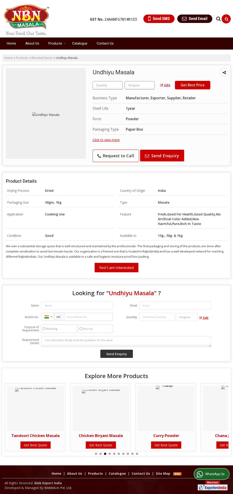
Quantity (131, 317)
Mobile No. (32, 317)
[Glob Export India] (26, 18)
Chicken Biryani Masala (101, 435)
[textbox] (140, 85)
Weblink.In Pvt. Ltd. (58, 488)
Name (35, 305)
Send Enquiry (164, 155)
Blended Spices (42, 58)
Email (133, 305)
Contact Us (105, 43)
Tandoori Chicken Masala (35, 435)
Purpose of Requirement (30, 329)
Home (11, 43)
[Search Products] (218, 18)
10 (137, 454)
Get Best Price (193, 85)
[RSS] (177, 473)
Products (55, 43)
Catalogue (79, 43)
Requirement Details (30, 341)
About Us (32, 43)
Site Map (163, 473)
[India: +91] (47, 317)
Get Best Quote (35, 445)
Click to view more (106, 140)
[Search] (226, 18)
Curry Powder (166, 435)
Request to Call (117, 155)
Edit (166, 85)
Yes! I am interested (116, 267)
